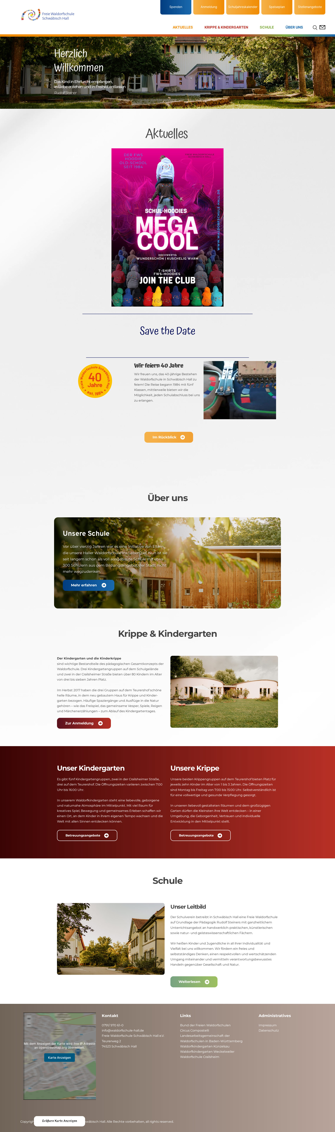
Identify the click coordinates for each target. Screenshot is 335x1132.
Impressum (268, 1025)
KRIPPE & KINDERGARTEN (226, 27)
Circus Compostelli (194, 1030)
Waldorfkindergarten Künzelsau (205, 1046)
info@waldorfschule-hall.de (123, 1030)
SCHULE (267, 27)
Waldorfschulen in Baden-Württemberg (211, 1041)
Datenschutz (269, 1030)
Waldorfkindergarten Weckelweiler (207, 1051)
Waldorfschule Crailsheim (199, 1057)
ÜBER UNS (294, 27)
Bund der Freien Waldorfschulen (205, 1025)
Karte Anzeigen (59, 1057)
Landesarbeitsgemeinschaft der (205, 1036)
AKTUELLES (183, 27)
